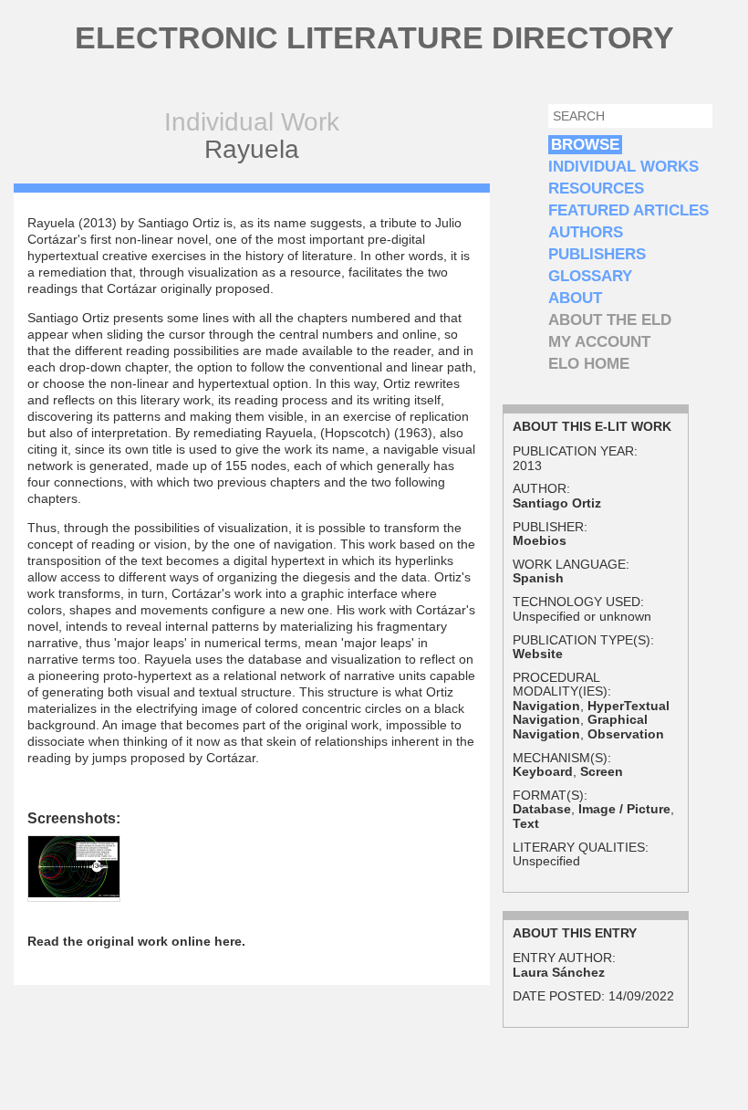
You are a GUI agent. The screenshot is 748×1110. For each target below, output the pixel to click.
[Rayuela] (73, 892)
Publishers (597, 254)
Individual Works (623, 166)
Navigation (546, 705)
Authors (585, 232)
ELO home (588, 363)
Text (526, 823)
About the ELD (609, 320)
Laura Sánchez (559, 972)
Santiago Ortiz (557, 503)
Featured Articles (628, 210)
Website (538, 653)
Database (542, 808)
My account (599, 342)
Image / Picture (624, 808)
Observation (625, 734)
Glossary (590, 276)
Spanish (538, 578)
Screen (601, 771)
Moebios (539, 540)
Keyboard (543, 771)
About (575, 298)
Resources (596, 188)
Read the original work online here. (136, 941)
